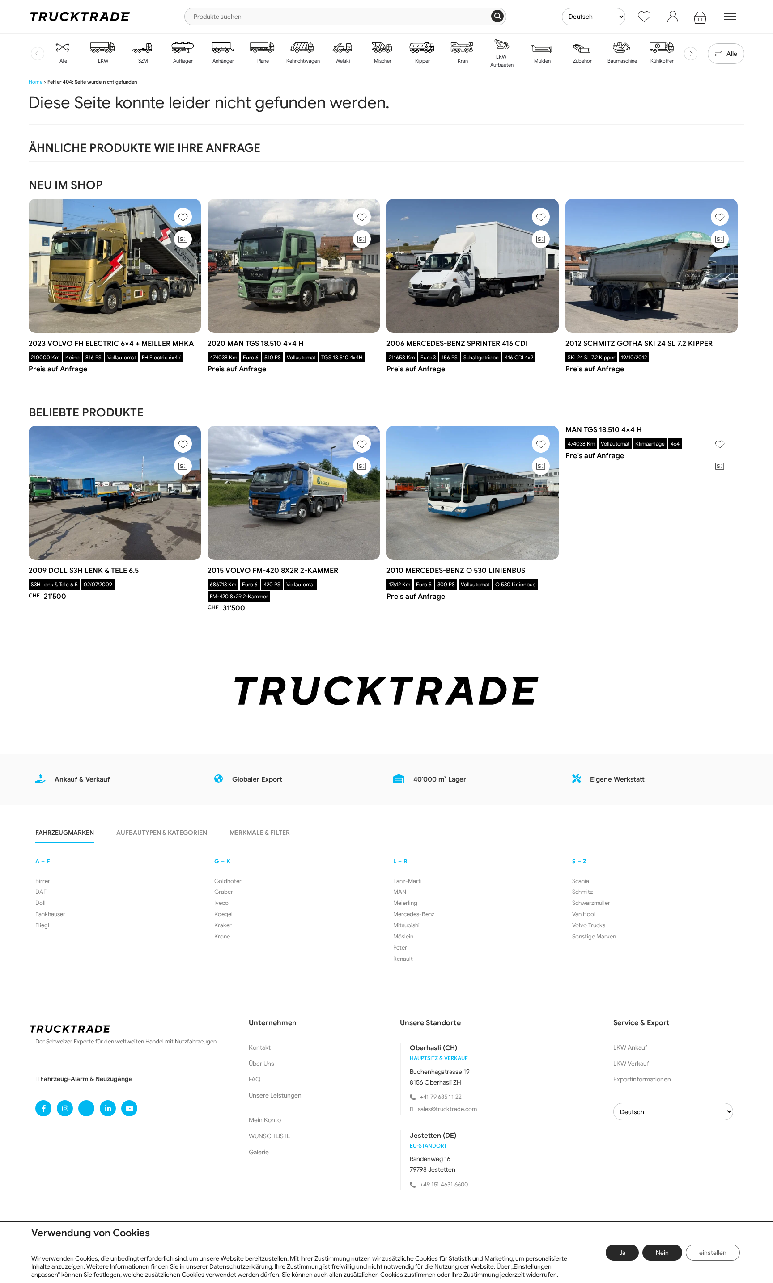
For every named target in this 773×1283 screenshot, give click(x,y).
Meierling (405, 903)
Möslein (403, 936)
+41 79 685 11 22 (441, 1097)
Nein (662, 1253)
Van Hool (583, 914)
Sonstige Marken (594, 936)
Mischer (382, 61)
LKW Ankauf (630, 1047)
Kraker (223, 925)
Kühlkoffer (661, 61)
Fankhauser (50, 914)
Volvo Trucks (588, 925)
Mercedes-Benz (413, 914)
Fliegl (42, 925)
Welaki (342, 61)
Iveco (221, 903)
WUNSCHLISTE (269, 1136)
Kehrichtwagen (302, 61)
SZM (142, 61)
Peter (400, 947)
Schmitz (582, 892)
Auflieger (182, 61)
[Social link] (43, 1108)
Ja (622, 1253)
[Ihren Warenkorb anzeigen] (701, 16)
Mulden (542, 61)
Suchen (497, 16)
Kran (462, 61)
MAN (399, 892)
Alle (62, 61)
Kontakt (260, 1047)
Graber (223, 892)
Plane (262, 61)
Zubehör (582, 61)
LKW (102, 61)
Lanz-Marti (407, 881)
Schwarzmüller (591, 903)
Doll (40, 903)
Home (35, 82)
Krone (222, 936)
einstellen (712, 1253)
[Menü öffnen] (730, 16)
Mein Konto (265, 1120)
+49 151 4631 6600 (444, 1184)
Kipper (422, 61)
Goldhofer (228, 881)
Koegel (223, 914)
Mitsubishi (406, 925)
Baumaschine (621, 61)
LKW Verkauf (631, 1064)
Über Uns (261, 1064)
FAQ (255, 1079)
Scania (580, 881)
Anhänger (222, 61)
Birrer (42, 881)
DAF (41, 892)
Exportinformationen (642, 1079)
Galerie (259, 1152)
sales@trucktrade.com (447, 1109)
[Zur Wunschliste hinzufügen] (183, 217)
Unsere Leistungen (275, 1095)
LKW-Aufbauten (502, 61)
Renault (403, 959)
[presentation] (37, 53)
